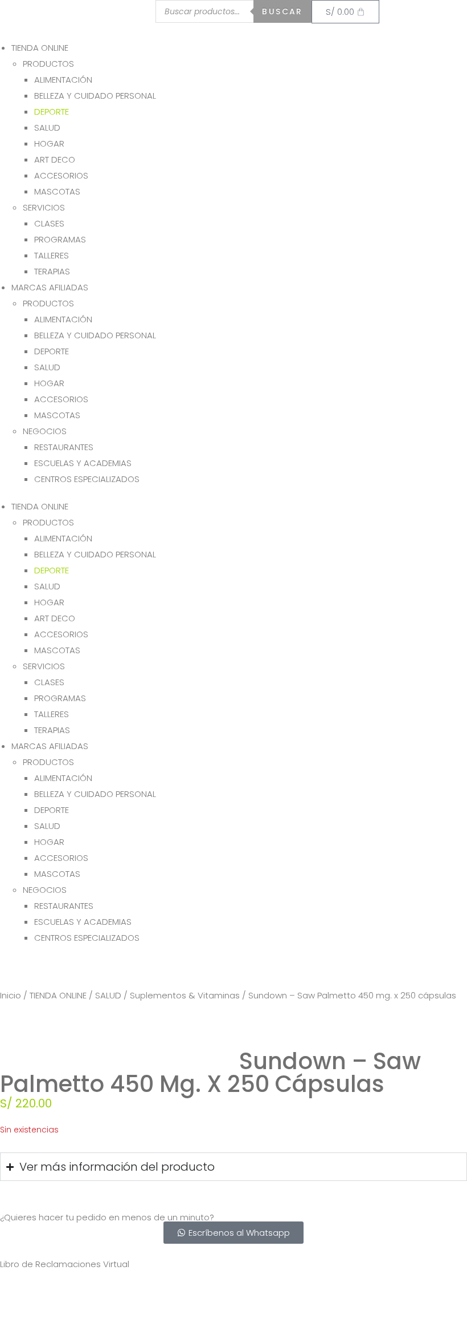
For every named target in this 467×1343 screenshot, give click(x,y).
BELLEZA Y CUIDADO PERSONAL (95, 96)
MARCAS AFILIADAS (49, 287)
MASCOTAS (57, 191)
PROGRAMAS (60, 239)
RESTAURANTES (63, 447)
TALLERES (51, 255)
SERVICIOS (44, 207)
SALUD (47, 128)
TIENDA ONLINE (39, 48)
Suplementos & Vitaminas (185, 995)
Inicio (10, 995)
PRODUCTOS (48, 64)
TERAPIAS (52, 271)
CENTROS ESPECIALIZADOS (87, 479)
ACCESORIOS (61, 175)
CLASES (49, 223)
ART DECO (54, 159)
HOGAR (49, 143)
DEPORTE (51, 112)
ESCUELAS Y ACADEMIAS (83, 463)
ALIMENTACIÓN (63, 80)
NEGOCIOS (45, 431)
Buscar (282, 11)
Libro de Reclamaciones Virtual (64, 1264)
